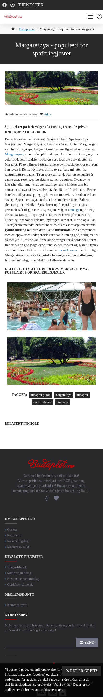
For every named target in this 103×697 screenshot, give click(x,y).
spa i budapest (42, 402)
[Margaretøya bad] (51, 306)
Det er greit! (83, 671)
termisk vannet (69, 250)
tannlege (73, 210)
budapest (82, 395)
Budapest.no (27, 29)
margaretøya (63, 395)
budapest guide (40, 395)
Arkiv (47, 114)
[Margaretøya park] (51, 360)
